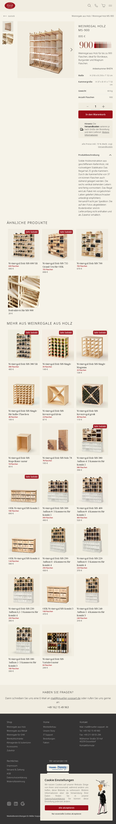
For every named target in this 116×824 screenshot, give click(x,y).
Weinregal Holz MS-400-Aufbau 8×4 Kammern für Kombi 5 (91, 511)
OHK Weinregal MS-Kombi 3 (58, 608)
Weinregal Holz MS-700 (89, 263)
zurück (11, 16)
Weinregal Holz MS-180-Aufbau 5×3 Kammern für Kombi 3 (22, 662)
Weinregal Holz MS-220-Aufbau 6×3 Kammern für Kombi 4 (91, 562)
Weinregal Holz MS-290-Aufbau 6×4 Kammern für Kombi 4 (56, 562)
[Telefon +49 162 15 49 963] (96, 5)
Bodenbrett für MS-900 (20, 310)
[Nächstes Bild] (71, 49)
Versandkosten (105, 146)
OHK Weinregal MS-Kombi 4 (23, 558)
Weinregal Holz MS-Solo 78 (57, 457)
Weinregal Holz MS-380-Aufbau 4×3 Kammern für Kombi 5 (91, 461)
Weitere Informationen (97, 133)
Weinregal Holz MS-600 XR (22, 263)
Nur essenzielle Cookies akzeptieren (66, 814)
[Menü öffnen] (110, 5)
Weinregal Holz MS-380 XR (22, 364)
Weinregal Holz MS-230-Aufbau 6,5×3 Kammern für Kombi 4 (23, 612)
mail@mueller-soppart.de (65, 698)
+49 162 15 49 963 (58, 707)
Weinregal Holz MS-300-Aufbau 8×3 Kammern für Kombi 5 (56, 511)
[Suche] (89, 5)
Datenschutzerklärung (55, 798)
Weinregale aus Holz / (82, 16)
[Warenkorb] (103, 5)
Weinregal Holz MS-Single (57, 364)
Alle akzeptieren (66, 807)
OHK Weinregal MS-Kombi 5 (23, 508)
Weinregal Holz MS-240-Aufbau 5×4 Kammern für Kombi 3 (91, 612)
